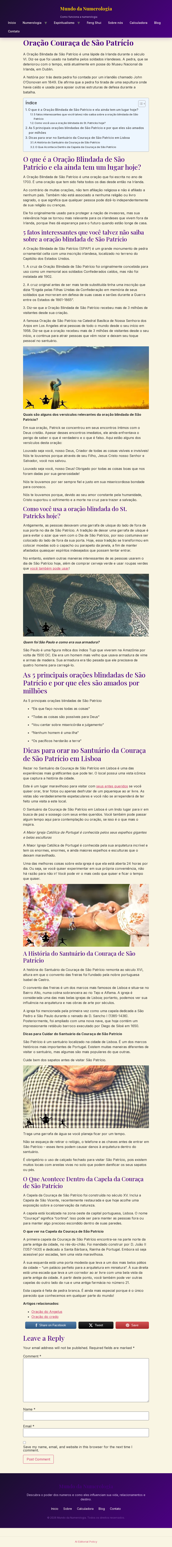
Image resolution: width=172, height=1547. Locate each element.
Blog (157, 22)
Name (29, 1409)
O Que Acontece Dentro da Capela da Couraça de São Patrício (75, 147)
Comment (32, 1356)
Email (28, 1426)
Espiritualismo (64, 22)
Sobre (67, 1508)
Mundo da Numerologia (86, 8)
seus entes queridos (112, 786)
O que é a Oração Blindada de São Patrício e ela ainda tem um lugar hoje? (83, 109)
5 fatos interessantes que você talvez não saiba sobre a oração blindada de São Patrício (86, 116)
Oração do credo (45, 1317)
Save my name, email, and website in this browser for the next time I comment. (77, 1448)
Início (12, 22)
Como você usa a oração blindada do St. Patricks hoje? (70, 123)
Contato (14, 31)
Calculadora (138, 22)
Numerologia (32, 22)
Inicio (54, 1508)
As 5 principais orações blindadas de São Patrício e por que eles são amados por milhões (86, 130)
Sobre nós (115, 22)
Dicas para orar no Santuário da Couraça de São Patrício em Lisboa (79, 137)
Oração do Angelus (46, 1312)
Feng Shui (94, 22)
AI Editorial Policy (86, 1541)
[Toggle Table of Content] (140, 103)
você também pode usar (49, 568)
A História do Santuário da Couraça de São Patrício (67, 142)
